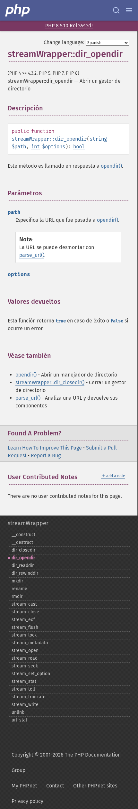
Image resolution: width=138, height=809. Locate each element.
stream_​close (25, 612)
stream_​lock (24, 635)
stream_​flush (25, 627)
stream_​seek (25, 666)
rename (19, 588)
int (35, 147)
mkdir (17, 581)
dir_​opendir (23, 558)
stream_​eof (23, 619)
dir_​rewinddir (25, 573)
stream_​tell (23, 689)
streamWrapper (28, 523)
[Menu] (129, 10)
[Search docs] (116, 10)
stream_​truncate (29, 697)
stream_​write (25, 704)
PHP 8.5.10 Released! (69, 26)
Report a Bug (46, 455)
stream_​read (25, 658)
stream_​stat (24, 681)
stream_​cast (24, 604)
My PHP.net (24, 786)
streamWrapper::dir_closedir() (49, 382)
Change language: (64, 42)
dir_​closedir (23, 550)
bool (79, 147)
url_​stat (19, 720)
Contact (55, 786)
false (116, 321)
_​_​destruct (22, 542)
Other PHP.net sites (95, 786)
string (98, 139)
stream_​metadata (30, 643)
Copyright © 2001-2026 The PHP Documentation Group (66, 762)
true (61, 321)
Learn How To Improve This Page (45, 448)
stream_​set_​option (31, 673)
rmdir (17, 596)
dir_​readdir (23, 565)
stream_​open (25, 650)
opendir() (111, 166)
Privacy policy (27, 801)
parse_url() (31, 255)
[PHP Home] (18, 10)
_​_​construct (23, 534)
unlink (18, 712)
